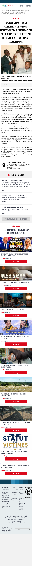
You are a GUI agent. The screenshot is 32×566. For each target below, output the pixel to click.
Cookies (24, 535)
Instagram (14, 516)
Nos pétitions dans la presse (21, 516)
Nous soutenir (15, 533)
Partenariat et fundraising (5, 519)
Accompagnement (7, 516)
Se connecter (27, 2)
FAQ (25, 533)
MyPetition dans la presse (22, 522)
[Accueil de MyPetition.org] (8, 6)
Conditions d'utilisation (12, 540)
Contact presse (21, 526)
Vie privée (18, 535)
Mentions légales (16, 538)
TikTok (14, 511)
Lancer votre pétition (5, 510)
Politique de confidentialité (16, 537)
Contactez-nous (9, 535)
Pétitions (8, 10)
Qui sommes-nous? (21, 511)
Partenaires (23, 540)
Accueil (21, 6)
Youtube (14, 518)
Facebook (14, 509)
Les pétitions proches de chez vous (6, 524)
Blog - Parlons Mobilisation (5, 513)
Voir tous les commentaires (16, 220)
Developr (4, 549)
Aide (21, 533)
